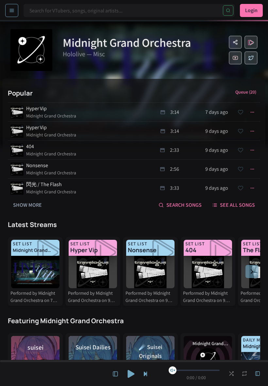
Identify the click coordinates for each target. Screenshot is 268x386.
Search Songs (184, 205)
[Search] (228, 10)
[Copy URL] (235, 42)
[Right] (252, 271)
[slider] (172, 370)
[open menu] (11, 10)
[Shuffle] (231, 373)
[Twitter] (251, 57)
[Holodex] (251, 42)
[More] (252, 112)
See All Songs (237, 205)
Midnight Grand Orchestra (51, 116)
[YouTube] (235, 57)
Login (251, 10)
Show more (27, 205)
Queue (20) (245, 92)
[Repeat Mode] (244, 373)
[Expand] (115, 374)
